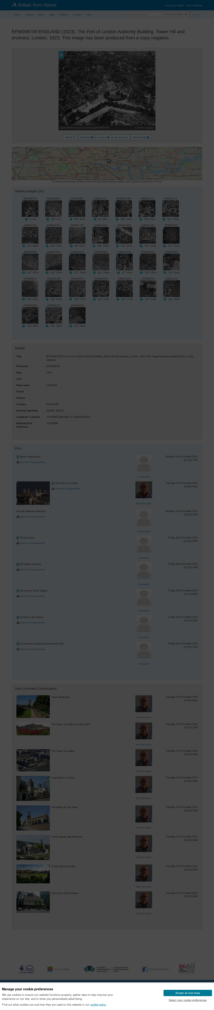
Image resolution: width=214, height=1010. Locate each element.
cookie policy (98, 1004)
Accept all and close (187, 993)
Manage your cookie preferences (27, 989)
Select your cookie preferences (188, 1000)
